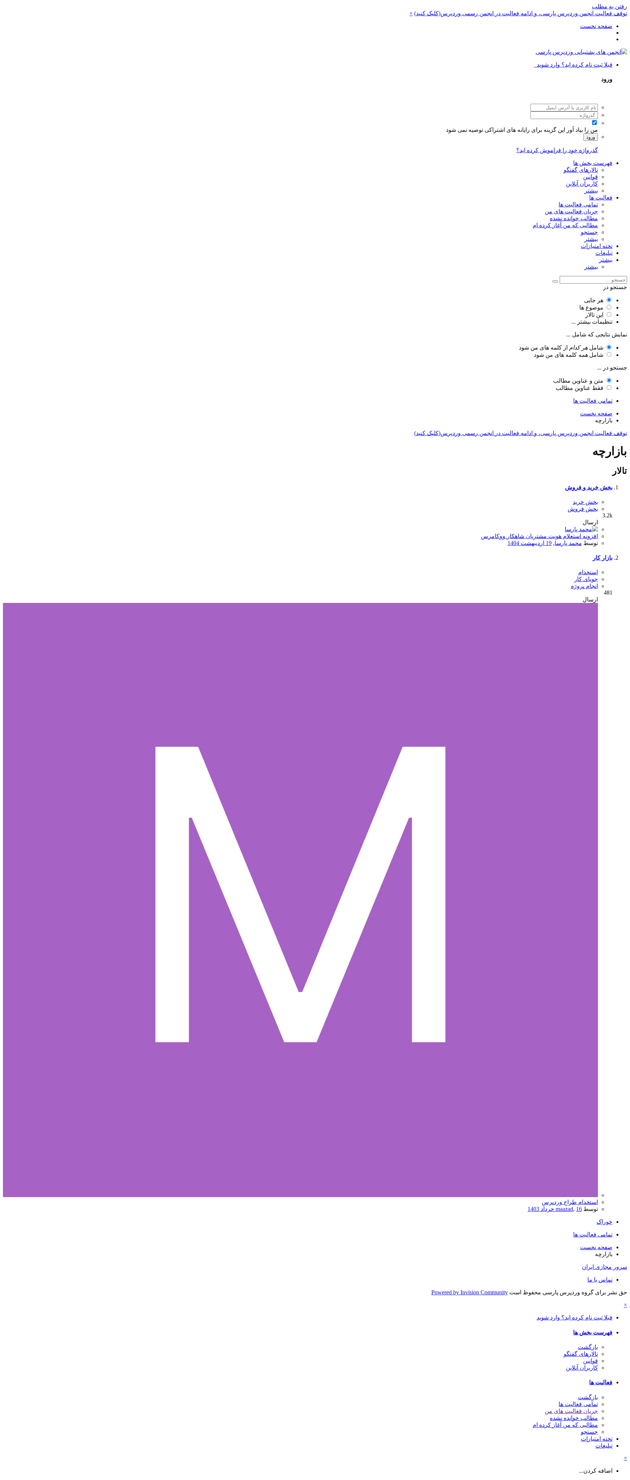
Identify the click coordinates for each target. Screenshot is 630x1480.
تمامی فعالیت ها (578, 204)
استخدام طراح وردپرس (570, 1202)
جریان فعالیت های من (571, 211)
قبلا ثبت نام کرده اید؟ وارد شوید (573, 65)
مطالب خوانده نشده (574, 218)
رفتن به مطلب (609, 6)
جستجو (589, 232)
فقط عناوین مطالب (579, 388)
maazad (564, 1209)
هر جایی (593, 300)
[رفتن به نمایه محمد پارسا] (581, 529)
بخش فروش (583, 509)
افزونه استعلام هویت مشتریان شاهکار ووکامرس (539, 536)
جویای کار (586, 579)
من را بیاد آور (582, 130)
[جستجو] (555, 281)
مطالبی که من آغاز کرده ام (565, 225)
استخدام (588, 572)
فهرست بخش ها (592, 163)
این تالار (594, 315)
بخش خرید (585, 502)
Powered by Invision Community (469, 1292)
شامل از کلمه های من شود (561, 347)
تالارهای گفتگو (581, 170)
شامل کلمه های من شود (568, 355)
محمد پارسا (568, 543)
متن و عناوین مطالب (578, 381)
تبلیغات (603, 253)
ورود (590, 137)
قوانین (590, 177)
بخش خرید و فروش (588, 487)
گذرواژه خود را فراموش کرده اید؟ (557, 150)
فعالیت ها (600, 197)
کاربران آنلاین (582, 184)
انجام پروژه (584, 586)
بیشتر (591, 191)
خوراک (604, 1222)
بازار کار (602, 557)
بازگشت (588, 1347)
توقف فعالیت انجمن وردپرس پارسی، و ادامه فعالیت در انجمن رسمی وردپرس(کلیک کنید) (520, 13)
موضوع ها (591, 307)
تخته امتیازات (596, 246)
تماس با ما (599, 1279)
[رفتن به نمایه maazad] (300, 1195)
